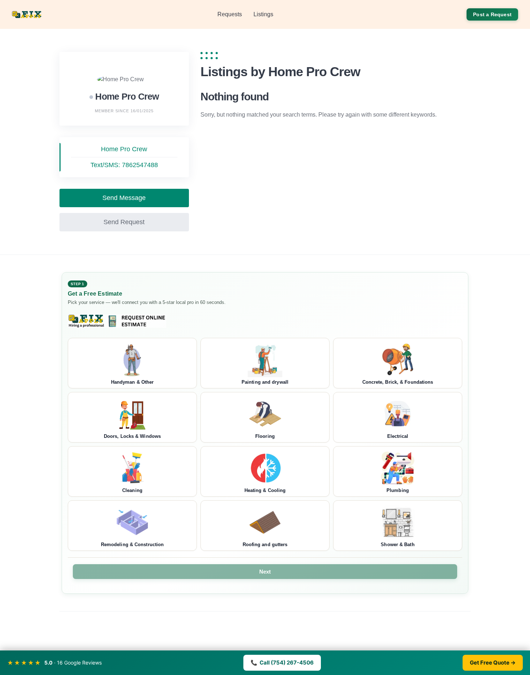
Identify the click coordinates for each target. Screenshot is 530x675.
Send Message (124, 197)
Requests (229, 14)
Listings (263, 14)
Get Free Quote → (493, 662)
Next (265, 572)
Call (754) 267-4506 (282, 662)
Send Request (124, 222)
